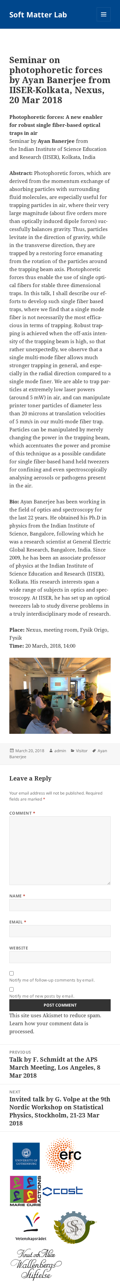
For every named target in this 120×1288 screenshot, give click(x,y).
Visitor (82, 751)
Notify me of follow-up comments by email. (52, 980)
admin (60, 751)
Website (18, 948)
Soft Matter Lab (38, 14)
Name (17, 896)
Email (17, 922)
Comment (22, 813)
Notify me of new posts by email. (41, 996)
